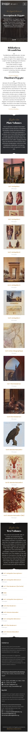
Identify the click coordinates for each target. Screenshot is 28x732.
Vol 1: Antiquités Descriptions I (12, 573)
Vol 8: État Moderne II (14, 417)
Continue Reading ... (14, 75)
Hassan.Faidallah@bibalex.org (14, 712)
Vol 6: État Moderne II (9, 625)
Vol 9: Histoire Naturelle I (14, 450)
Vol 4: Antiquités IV (14, 285)
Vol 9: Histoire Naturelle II (11, 632)
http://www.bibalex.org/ (15, 686)
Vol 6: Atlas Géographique (14, 351)
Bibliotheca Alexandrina (14, 729)
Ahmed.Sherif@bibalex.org (9, 713)
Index (5, 593)
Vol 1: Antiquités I (14, 186)
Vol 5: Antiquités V (14, 318)
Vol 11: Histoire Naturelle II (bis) (14, 515)
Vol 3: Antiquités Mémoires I (12, 619)
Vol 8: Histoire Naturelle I (10, 612)
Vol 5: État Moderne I (9, 606)
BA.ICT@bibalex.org (12, 684)
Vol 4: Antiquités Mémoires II (12, 580)
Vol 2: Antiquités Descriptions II (13, 599)
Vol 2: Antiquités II (14, 219)
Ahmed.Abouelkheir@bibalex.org (10, 715)
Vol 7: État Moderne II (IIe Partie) (13, 586)
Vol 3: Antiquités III (14, 252)
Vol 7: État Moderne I (14, 384)
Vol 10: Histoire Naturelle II (14, 482)
